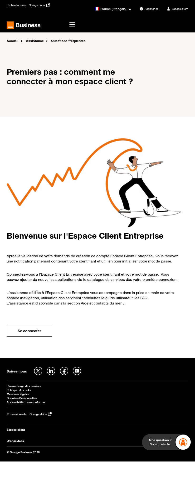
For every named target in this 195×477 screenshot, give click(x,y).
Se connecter (29, 330)
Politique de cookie (19, 390)
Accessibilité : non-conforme (26, 402)
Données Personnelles (22, 398)
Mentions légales (18, 394)
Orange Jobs (15, 441)
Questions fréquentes (68, 41)
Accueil (13, 41)
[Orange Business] (24, 25)
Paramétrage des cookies (24, 386)
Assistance (35, 41)
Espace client (16, 429)
